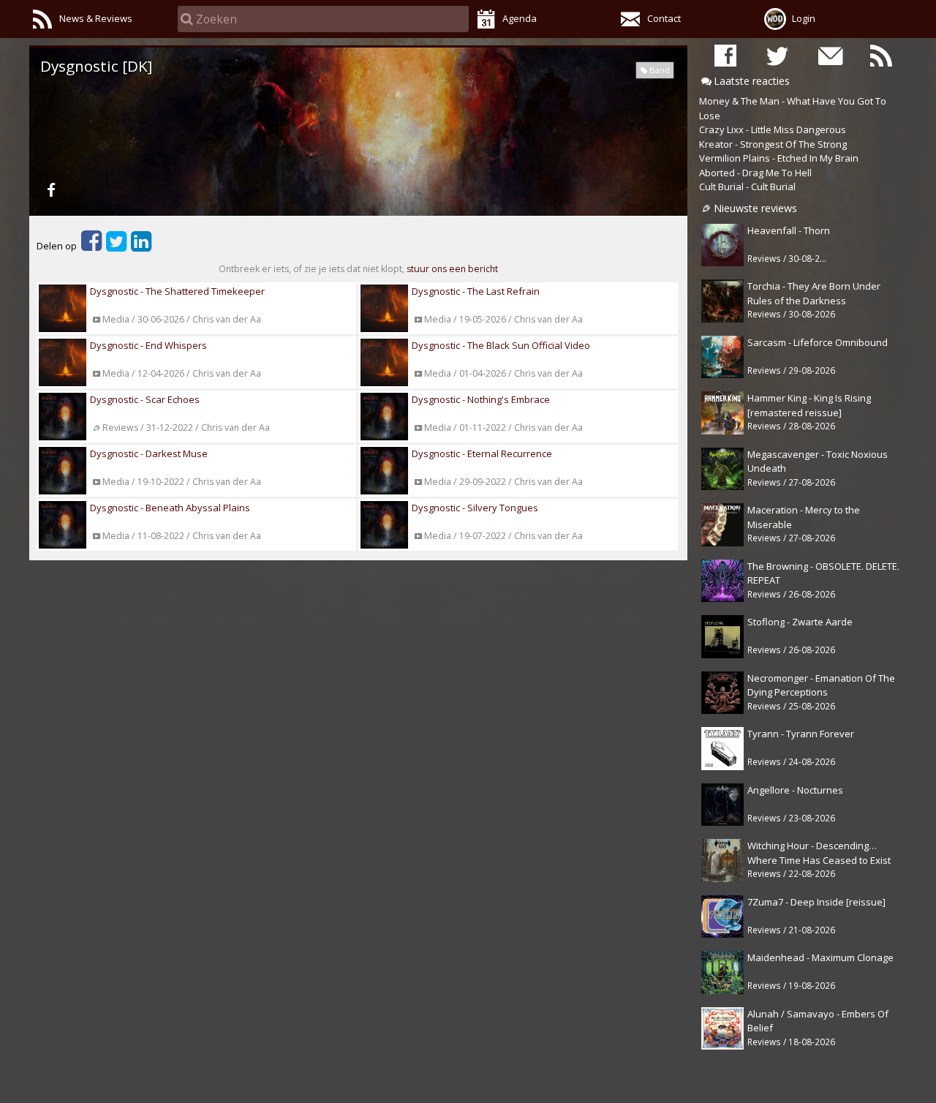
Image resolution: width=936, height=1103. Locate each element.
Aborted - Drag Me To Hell (755, 172)
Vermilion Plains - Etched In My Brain (778, 158)
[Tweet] (116, 245)
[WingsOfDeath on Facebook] (725, 55)
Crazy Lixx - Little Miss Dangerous (772, 129)
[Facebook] (50, 189)
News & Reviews (95, 18)
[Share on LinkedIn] (141, 245)
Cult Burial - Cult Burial (747, 186)
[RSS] (881, 55)
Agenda (519, 18)
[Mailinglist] (829, 55)
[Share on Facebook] (91, 245)
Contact (664, 18)
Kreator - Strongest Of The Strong (773, 144)
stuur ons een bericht (452, 269)
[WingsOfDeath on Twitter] (777, 55)
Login (803, 18)
